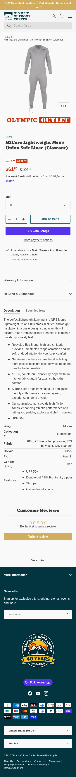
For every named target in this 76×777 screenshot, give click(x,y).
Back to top (38, 560)
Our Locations (24, 761)
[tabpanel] (38, 405)
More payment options (38, 240)
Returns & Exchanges (39, 764)
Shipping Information (14, 764)
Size (8, 196)
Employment (55, 761)
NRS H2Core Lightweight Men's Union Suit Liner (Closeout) (33, 39)
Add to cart (50, 219)
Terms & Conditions (13, 768)
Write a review (38, 536)
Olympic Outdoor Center (24, 755)
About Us (8, 761)
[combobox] (38, 25)
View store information (24, 259)
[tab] (12, 311)
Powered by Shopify (47, 755)
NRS (9, 137)
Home (7, 37)
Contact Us (39, 761)
